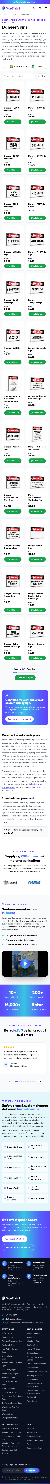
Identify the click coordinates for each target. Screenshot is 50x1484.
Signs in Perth (13, 1188)
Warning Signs (7, 1414)
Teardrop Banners (34, 1375)
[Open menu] (46, 8)
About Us (31, 1428)
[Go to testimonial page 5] (25, 1081)
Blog (29, 1444)
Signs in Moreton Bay (38, 1167)
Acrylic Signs (32, 1337)
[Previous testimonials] (9, 1081)
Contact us (37, 1282)
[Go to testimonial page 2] (19, 1081)
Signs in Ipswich (14, 1167)
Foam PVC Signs (33, 1349)
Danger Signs (7, 1337)
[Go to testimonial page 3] (21, 1081)
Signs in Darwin (37, 1198)
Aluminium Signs (33, 1341)
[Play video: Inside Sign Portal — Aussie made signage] (25, 964)
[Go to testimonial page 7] (30, 1081)
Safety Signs (14, 14)
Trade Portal (32, 1432)
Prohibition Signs (8, 1388)
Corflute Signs (32, 1345)
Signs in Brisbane (14, 1147)
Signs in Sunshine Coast (14, 1157)
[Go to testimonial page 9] (34, 1081)
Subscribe (30, 1470)
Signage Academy (34, 1448)
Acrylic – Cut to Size (10, 1428)
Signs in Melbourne (36, 1177)
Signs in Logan (37, 1157)
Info (29, 1424)
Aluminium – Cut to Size (11, 1432)
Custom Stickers (33, 1397)
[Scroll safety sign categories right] (46, 66)
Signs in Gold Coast (36, 1146)
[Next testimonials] (40, 1081)
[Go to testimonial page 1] (16, 1081)
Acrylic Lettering (34, 1333)
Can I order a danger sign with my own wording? (23, 831)
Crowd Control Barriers (36, 1364)
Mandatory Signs (9, 1370)
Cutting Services (10, 1424)
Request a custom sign (18, 719)
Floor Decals (32, 1401)
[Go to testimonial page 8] (32, 1081)
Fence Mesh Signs (34, 1367)
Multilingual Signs (9, 1377)
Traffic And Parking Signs (12, 1403)
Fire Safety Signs (8, 1345)
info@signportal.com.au (14, 1319)
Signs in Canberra (11, 1198)
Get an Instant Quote (16, 1247)
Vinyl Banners (32, 1379)
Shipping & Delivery (35, 1436)
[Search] (40, 8)
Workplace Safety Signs (11, 1418)
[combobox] (18, 76)
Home (5, 14)
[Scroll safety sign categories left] (4, 66)
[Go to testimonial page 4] (23, 1081)
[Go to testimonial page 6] (28, 1081)
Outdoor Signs (33, 1353)
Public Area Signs (9, 1392)
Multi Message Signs (10, 1373)
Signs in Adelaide (35, 1188)
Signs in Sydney (14, 1178)
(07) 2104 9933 (16, 1238)
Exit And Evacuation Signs (12, 1341)
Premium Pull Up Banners (37, 1371)
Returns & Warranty (35, 1440)
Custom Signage (34, 1329)
